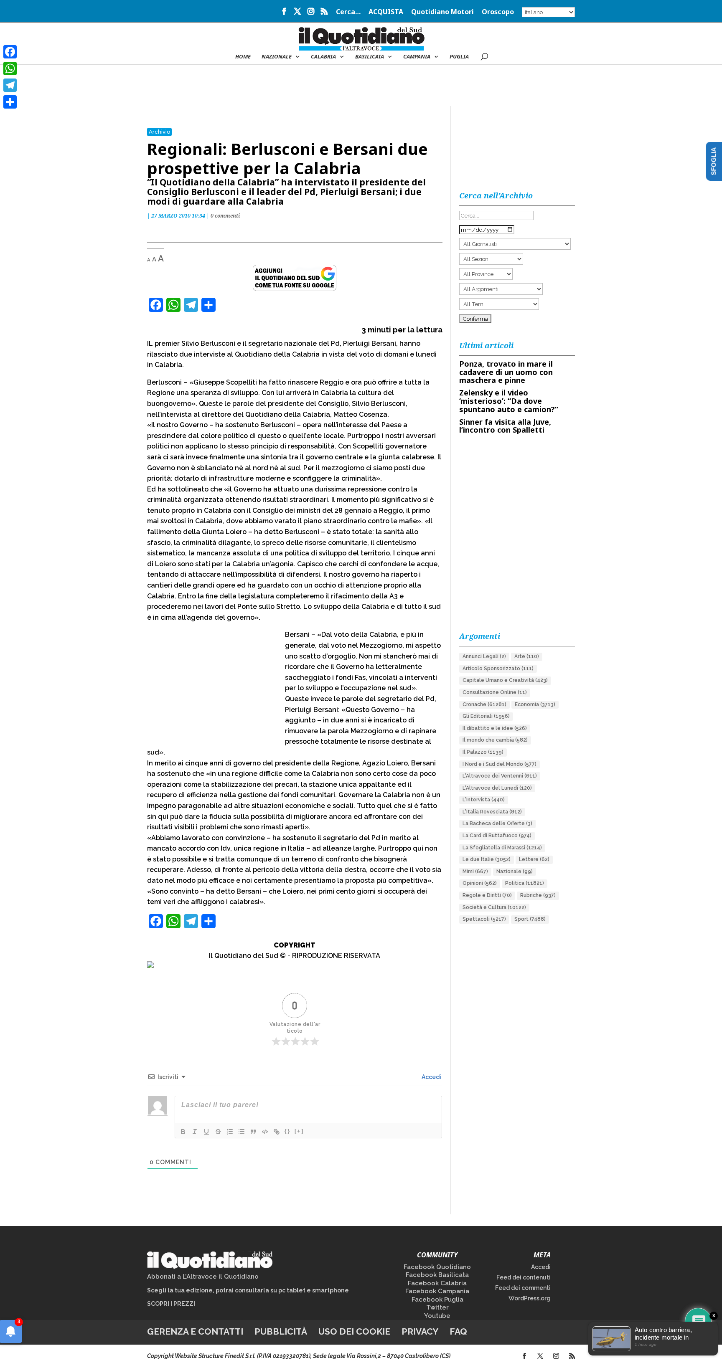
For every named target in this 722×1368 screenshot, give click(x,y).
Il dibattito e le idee (495, 728)
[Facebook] (10, 51)
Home (243, 56)
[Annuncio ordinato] (230, 1132)
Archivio (159, 132)
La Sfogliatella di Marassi (502, 848)
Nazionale (514, 871)
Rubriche (538, 895)
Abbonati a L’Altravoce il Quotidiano (203, 1276)
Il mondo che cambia (495, 740)
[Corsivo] (195, 1132)
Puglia (459, 56)
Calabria (323, 56)
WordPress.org (529, 1298)
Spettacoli (484, 919)
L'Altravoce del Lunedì (497, 788)
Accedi (430, 1077)
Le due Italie (487, 859)
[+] (299, 1131)
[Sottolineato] (206, 1132)
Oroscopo (498, 12)
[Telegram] (10, 85)
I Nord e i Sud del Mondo (499, 764)
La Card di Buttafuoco (497, 836)
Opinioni (480, 883)
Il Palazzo (483, 752)
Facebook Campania (437, 1291)
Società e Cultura (494, 907)
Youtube (437, 1316)
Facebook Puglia (437, 1299)
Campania (416, 56)
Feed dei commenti (523, 1287)
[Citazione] (253, 1132)
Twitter (437, 1307)
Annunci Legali (484, 656)
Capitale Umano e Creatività (505, 680)
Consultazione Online (495, 692)
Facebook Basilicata (437, 1275)
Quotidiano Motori (442, 12)
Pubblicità (280, 1331)
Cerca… (348, 12)
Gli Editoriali (486, 716)
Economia (535, 704)
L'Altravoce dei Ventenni (500, 776)
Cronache (484, 704)
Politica (524, 883)
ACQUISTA (386, 12)
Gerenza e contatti (195, 1331)
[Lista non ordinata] (241, 1132)
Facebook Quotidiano (437, 1267)
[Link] (276, 1132)
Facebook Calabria (437, 1283)
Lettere (534, 859)
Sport (530, 919)
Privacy (420, 1331)
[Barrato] (218, 1132)
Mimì (475, 871)
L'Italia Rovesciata (492, 812)
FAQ (458, 1331)
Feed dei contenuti (523, 1277)
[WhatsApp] (10, 68)
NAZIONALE (277, 56)
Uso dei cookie (354, 1331)
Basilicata (369, 56)
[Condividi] (10, 102)
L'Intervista (484, 800)
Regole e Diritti (487, 895)
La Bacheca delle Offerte (497, 823)
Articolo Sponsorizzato (498, 668)
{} (287, 1131)
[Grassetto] (183, 1132)
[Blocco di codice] (265, 1132)
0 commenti (225, 215)
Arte (526, 656)
